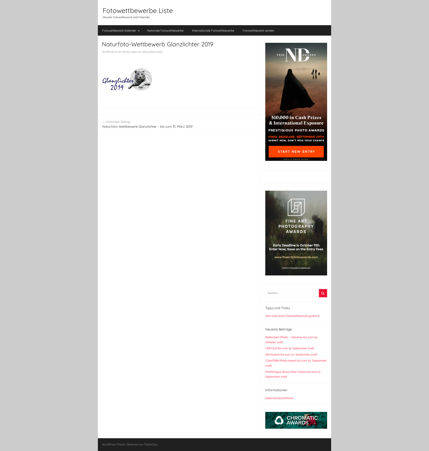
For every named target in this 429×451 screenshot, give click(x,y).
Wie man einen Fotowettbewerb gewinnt (292, 316)
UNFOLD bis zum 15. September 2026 (289, 348)
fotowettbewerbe (152, 51)
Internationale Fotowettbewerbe (213, 30)
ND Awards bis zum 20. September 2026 (291, 354)
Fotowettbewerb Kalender (119, 30)
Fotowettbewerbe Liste (138, 10)
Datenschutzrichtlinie (279, 398)
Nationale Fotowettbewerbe (165, 30)
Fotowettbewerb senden (258, 30)
